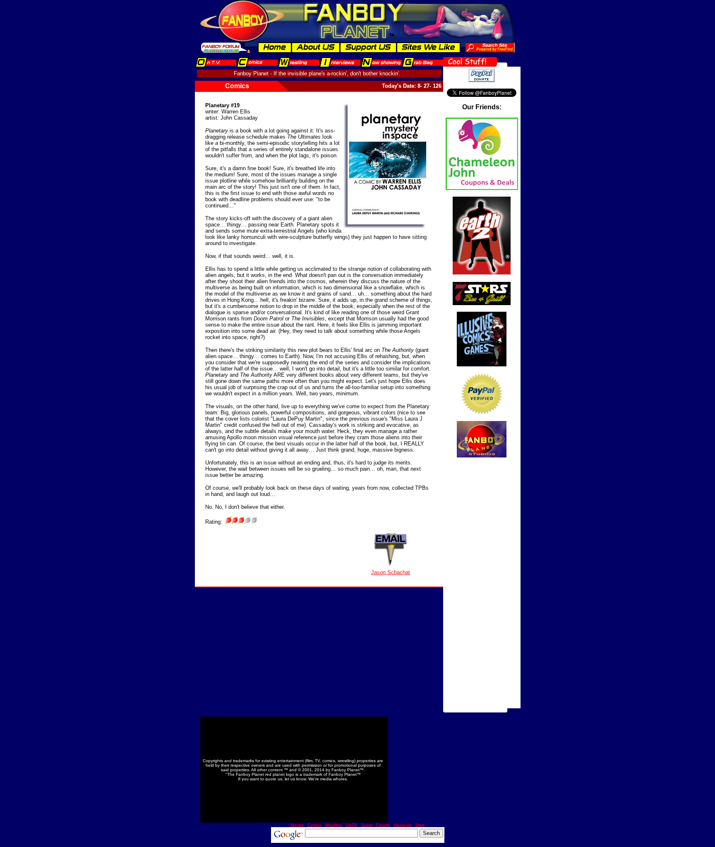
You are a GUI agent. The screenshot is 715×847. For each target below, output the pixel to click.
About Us (402, 825)
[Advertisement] (481, 584)
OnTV (351, 825)
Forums (383, 825)
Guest (366, 825)
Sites (420, 825)
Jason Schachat (390, 572)
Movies (297, 825)
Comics (314, 825)
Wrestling (333, 825)
